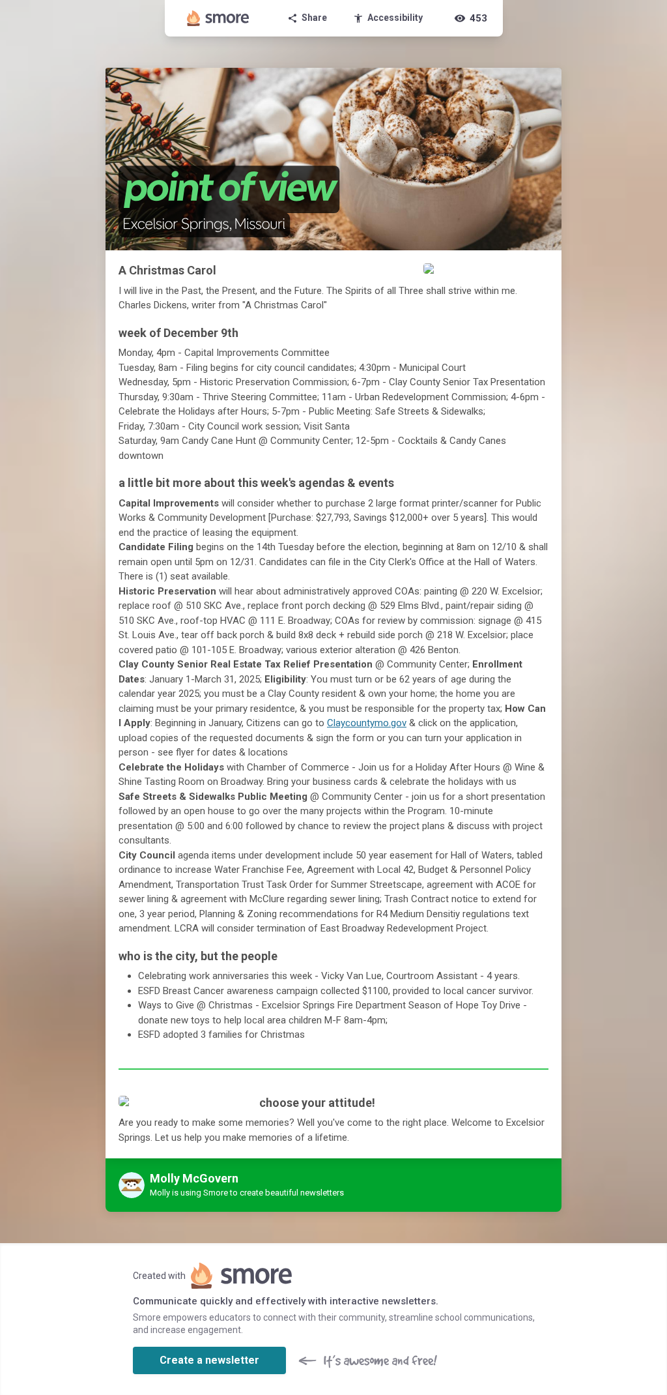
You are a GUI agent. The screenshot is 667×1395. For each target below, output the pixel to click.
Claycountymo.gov (366, 723)
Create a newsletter (209, 1360)
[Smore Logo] (218, 18)
